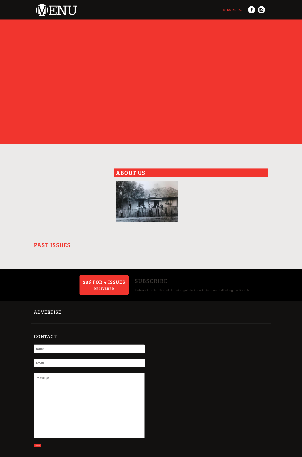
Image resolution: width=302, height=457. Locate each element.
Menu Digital (232, 10)
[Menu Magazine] (55, 8)
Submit (38, 446)
